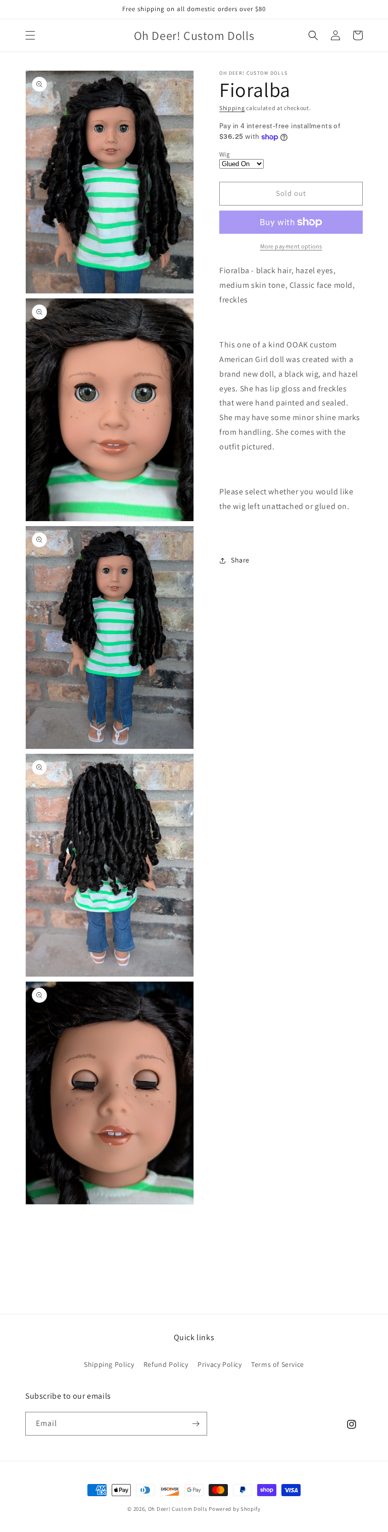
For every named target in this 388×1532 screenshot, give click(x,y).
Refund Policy (165, 1364)
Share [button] (240, 560)
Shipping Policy (109, 1364)
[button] (30, 35)
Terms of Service (277, 1364)
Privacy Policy (219, 1364)
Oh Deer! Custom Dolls (178, 1508)
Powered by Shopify (235, 1508)
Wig (224, 154)
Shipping (232, 108)
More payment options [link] (291, 246)
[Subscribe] (195, 1424)
